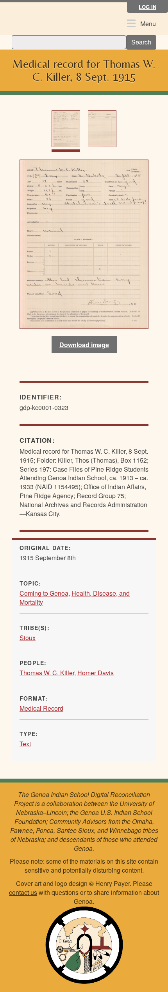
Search (141, 41)
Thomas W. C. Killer (47, 672)
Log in (147, 7)
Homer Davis (95, 672)
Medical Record (41, 708)
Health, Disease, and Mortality (75, 598)
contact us (23, 892)
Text (25, 743)
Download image (84, 344)
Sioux (28, 637)
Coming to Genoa (44, 593)
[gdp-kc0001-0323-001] (84, 243)
